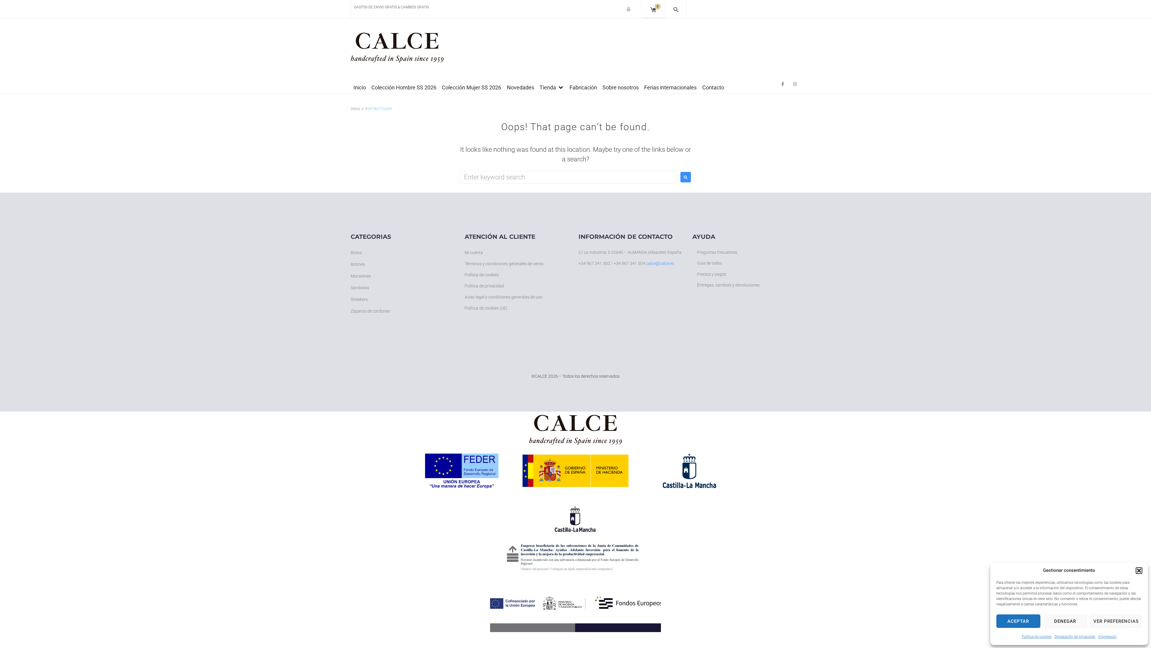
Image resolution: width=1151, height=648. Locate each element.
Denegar (1065, 621)
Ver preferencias (1116, 621)
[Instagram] (795, 84)
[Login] (629, 10)
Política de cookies (1036, 636)
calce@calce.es (660, 263)
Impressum (1107, 636)
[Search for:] (568, 177)
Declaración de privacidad (1074, 636)
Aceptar (1018, 621)
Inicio (355, 108)
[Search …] (676, 9)
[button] (1139, 571)
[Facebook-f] (783, 84)
